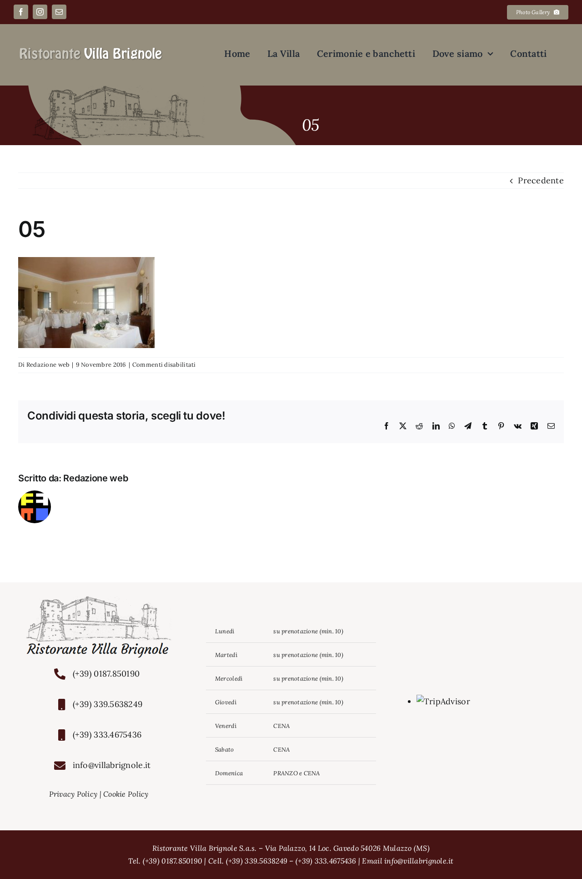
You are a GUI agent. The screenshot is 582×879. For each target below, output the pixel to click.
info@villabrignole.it (112, 765)
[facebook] (21, 12)
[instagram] (40, 12)
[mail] (59, 12)
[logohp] (91, 50)
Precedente (541, 180)
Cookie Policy (126, 793)
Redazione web (48, 365)
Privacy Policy (73, 793)
